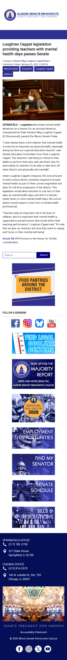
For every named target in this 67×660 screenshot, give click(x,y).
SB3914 (8, 74)
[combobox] (20, 255)
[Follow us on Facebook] (15, 323)
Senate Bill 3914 (11, 238)
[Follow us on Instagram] (27, 323)
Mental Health (11, 68)
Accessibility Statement (33, 632)
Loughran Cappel (44, 68)
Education (27, 68)
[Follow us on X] (39, 647)
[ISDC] (32, 15)
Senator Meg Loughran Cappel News (31, 61)
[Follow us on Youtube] (47, 647)
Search (44, 254)
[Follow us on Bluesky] (40, 323)
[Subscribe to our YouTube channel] (52, 323)
